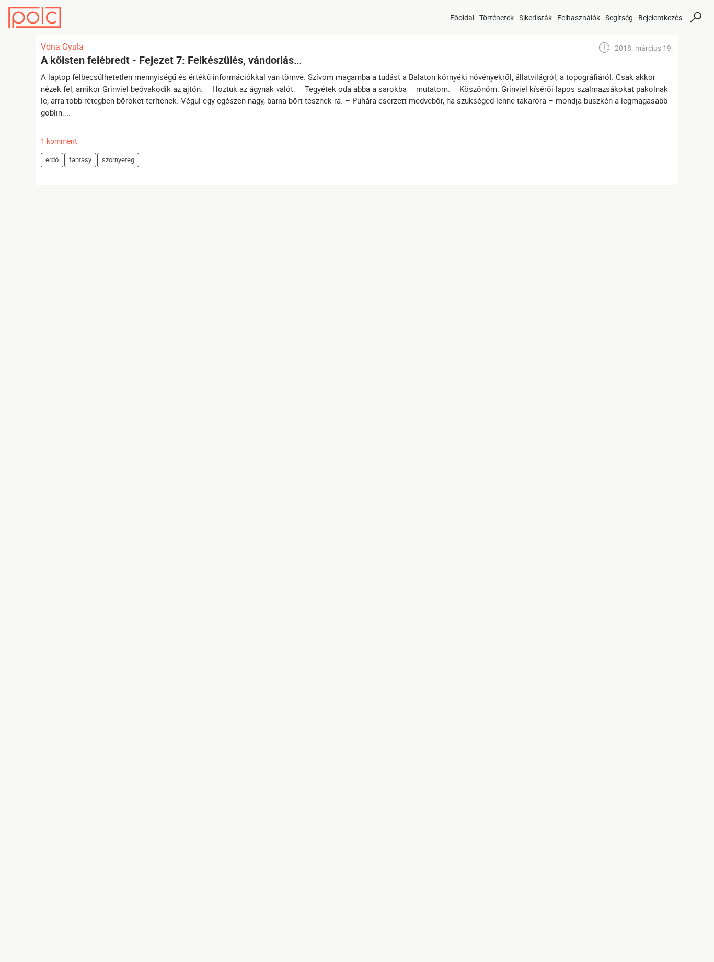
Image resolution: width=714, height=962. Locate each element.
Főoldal (462, 17)
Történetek (496, 17)
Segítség (619, 17)
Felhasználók (578, 17)
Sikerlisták (535, 17)
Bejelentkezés (660, 17)
